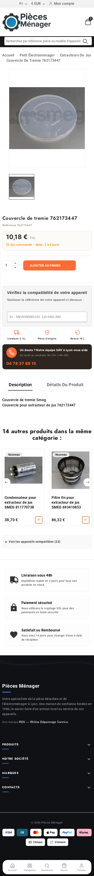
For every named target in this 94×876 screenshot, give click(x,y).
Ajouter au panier (45, 265)
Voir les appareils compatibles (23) (34, 541)
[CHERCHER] (85, 41)
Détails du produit (65, 384)
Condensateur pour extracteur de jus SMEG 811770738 (20, 502)
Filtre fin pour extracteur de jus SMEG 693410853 (66, 502)
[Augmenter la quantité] (15, 263)
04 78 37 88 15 (21, 363)
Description (20, 384)
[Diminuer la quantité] (15, 267)
